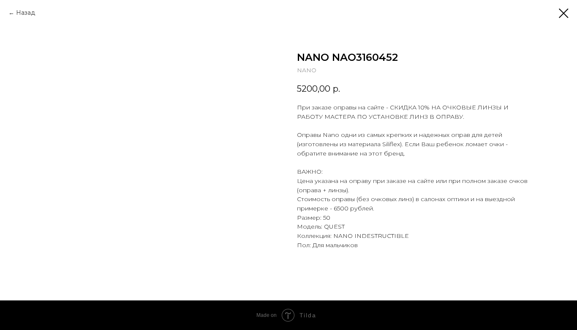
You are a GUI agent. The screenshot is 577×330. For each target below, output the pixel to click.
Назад (25, 12)
